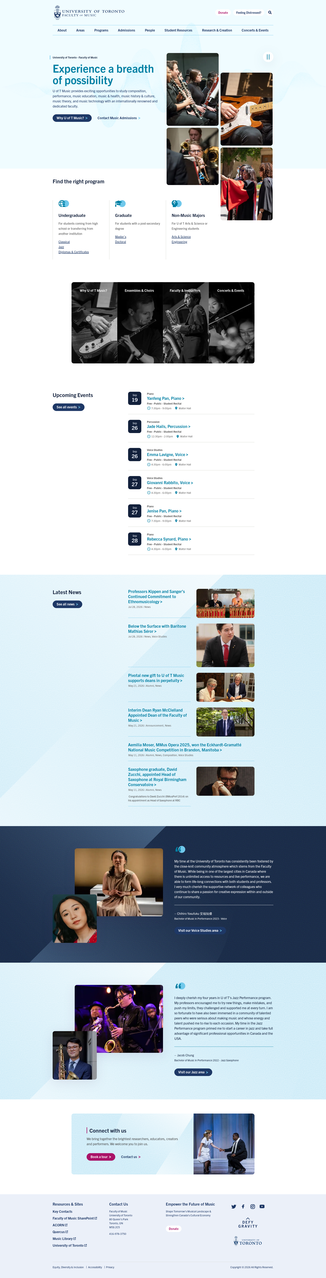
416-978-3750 (117, 1233)
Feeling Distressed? (248, 12)
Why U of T (93, 290)
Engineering (179, 241)
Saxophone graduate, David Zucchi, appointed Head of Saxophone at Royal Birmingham (157, 776)
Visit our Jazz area (191, 1072)
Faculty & (185, 290)
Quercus (59, 1232)
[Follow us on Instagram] (252, 1206)
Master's (120, 236)
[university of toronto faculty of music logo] (89, 12)
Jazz (61, 247)
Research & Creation (217, 30)
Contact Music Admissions (117, 118)
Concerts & (230, 290)
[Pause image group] (268, 57)
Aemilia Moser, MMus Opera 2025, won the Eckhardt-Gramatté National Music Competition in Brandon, (184, 747)
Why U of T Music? (70, 118)
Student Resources (178, 30)
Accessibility (95, 1267)
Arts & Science (181, 236)
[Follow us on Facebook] (243, 1206)
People (150, 30)
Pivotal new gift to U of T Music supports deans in (156, 678)
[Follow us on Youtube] (262, 1206)
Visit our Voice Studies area (198, 930)
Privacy (110, 1267)
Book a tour (99, 1156)
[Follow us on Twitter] (234, 1206)
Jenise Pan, (163, 510)
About (62, 30)
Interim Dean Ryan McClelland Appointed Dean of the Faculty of (157, 715)
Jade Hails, (167, 426)
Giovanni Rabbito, (169, 482)
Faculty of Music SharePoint (73, 1218)
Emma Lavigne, (166, 454)
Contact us (129, 1156)
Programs (101, 30)
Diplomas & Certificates (73, 252)
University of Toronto (68, 1245)
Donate (223, 12)
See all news (66, 604)
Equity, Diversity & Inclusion (68, 1267)
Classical (64, 241)
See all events (67, 407)
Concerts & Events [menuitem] (255, 30)
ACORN (58, 1225)
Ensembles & (139, 290)
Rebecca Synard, (168, 538)
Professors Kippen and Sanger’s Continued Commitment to (156, 596)
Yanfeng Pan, (164, 398)
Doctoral (120, 241)
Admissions (126, 30)
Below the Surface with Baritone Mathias (157, 628)
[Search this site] (269, 12)
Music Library (63, 1238)
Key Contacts (62, 1211)
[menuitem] (78, 1211)
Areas (80, 30)
